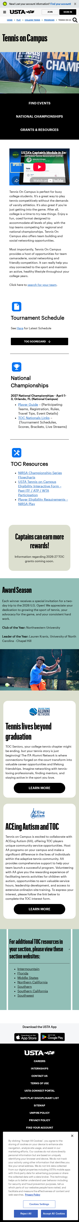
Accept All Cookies (54, 1213)
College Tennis (32, 20)
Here (20, 328)
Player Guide (28, 404)
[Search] (75, 20)
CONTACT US (39, 1076)
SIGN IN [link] (68, 12)
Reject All (25, 1213)
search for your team (42, 284)
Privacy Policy (32, 1194)
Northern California (32, 982)
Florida (22, 973)
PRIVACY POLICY (39, 1120)
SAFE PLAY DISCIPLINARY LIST (39, 1098)
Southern (24, 987)
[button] (75, 4)
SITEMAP (39, 1105)
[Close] (72, 1136)
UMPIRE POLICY (40, 1113)
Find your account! (60, 3)
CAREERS (39, 1061)
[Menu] (4, 12)
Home (9, 20)
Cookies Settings (39, 1204)
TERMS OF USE (39, 1083)
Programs (49, 20)
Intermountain (28, 969)
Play (19, 20)
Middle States (27, 978)
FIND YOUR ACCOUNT (39, 1128)
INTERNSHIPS (39, 1068)
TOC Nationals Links (34, 418)
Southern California (32, 991)
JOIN (50, 12)
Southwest (25, 995)
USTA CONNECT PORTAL (39, 1091)
